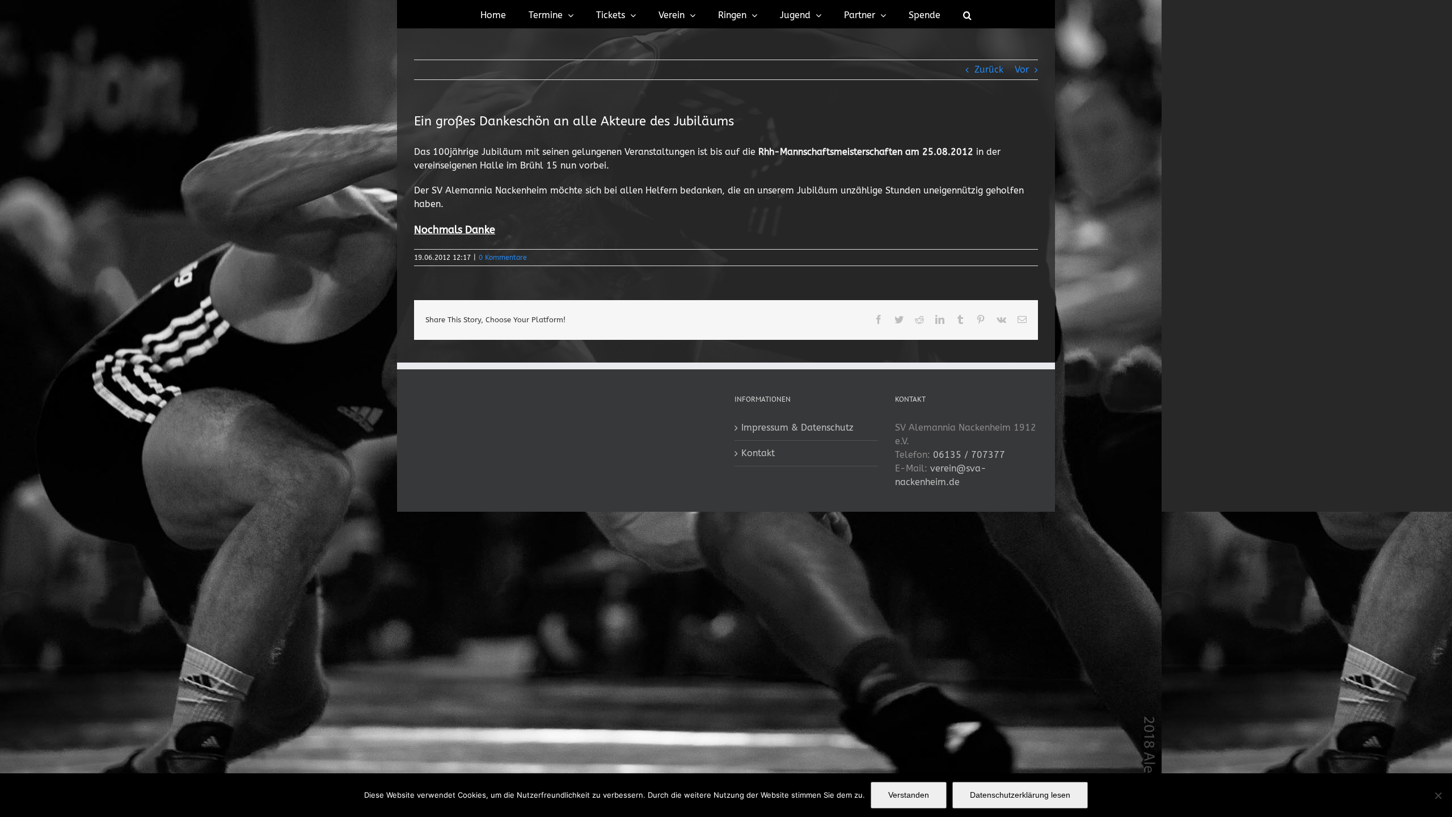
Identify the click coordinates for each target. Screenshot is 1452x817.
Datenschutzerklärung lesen (1020, 794)
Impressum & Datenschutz (797, 427)
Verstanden (908, 794)
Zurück (988, 69)
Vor (1022, 69)
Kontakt (758, 453)
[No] (1437, 795)
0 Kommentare (503, 258)
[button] (967, 14)
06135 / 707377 (969, 454)
